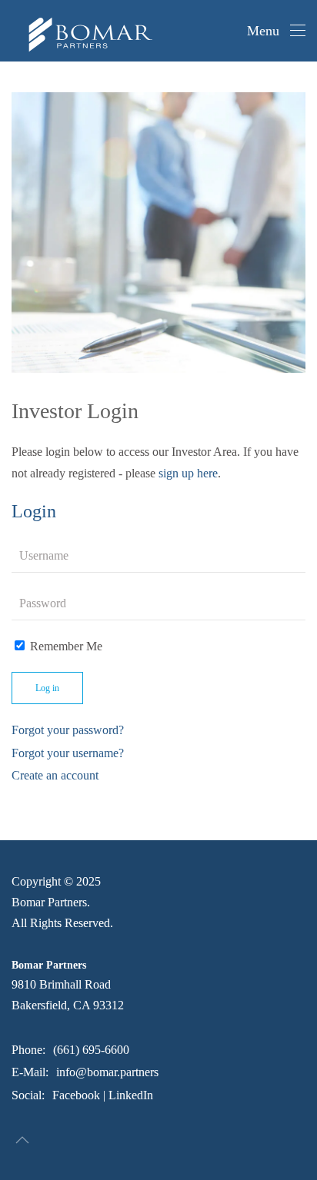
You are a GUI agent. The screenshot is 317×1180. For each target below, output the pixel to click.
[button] (276, 30)
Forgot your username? (68, 753)
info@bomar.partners (107, 1072)
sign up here (188, 473)
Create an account (55, 775)
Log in (47, 688)
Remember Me (64, 646)
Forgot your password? (68, 729)
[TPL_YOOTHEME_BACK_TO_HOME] (77, 30)
